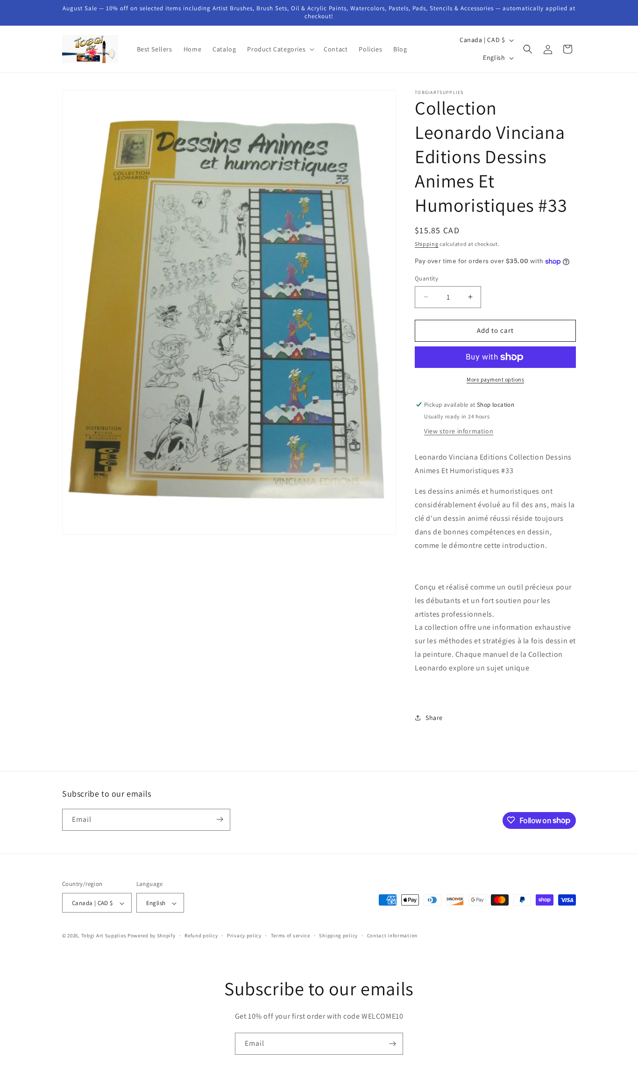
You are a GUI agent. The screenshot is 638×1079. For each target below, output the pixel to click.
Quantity (426, 278)
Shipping (427, 243)
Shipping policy (338, 936)
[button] (279, 49)
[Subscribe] (219, 819)
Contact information (392, 936)
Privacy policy (244, 936)
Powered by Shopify (152, 936)
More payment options (495, 379)
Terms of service (290, 936)
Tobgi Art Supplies (104, 936)
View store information (458, 431)
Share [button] (434, 717)
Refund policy (201, 936)
